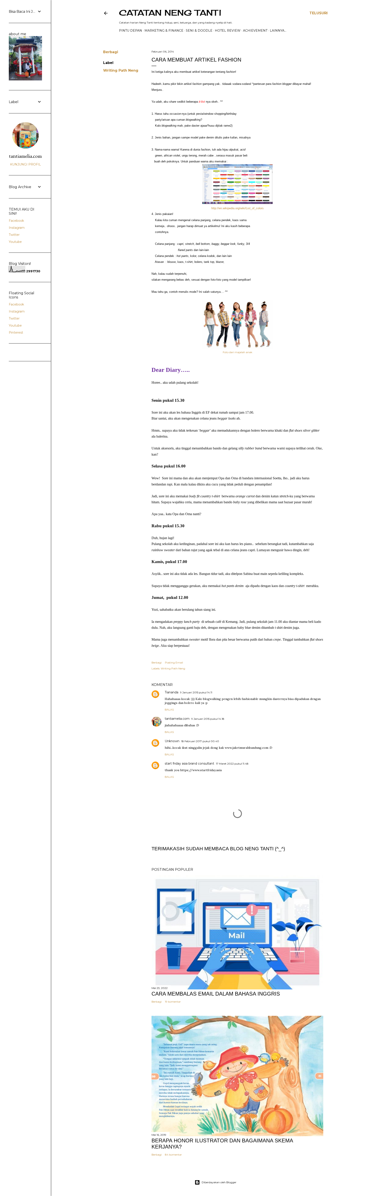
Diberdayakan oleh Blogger (219, 1182)
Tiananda (171, 692)
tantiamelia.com (177, 719)
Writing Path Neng (120, 70)
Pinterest (16, 332)
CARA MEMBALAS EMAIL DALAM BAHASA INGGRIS (216, 994)
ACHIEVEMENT (255, 31)
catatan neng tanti (170, 13)
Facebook (16, 221)
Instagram (17, 228)
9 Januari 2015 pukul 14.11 (196, 692)
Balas (169, 709)
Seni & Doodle (199, 31)
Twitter (14, 235)
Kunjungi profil (25, 164)
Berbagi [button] (110, 52)
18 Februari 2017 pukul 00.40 (200, 741)
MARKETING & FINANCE (163, 31)
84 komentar (173, 1154)
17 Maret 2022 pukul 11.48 (232, 763)
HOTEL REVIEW (228, 31)
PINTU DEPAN (130, 31)
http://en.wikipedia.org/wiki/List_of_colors (237, 208)
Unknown (172, 741)
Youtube (15, 242)
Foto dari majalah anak (237, 352)
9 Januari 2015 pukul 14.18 (207, 718)
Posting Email (174, 662)
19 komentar (173, 1001)
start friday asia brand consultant (189, 763)
